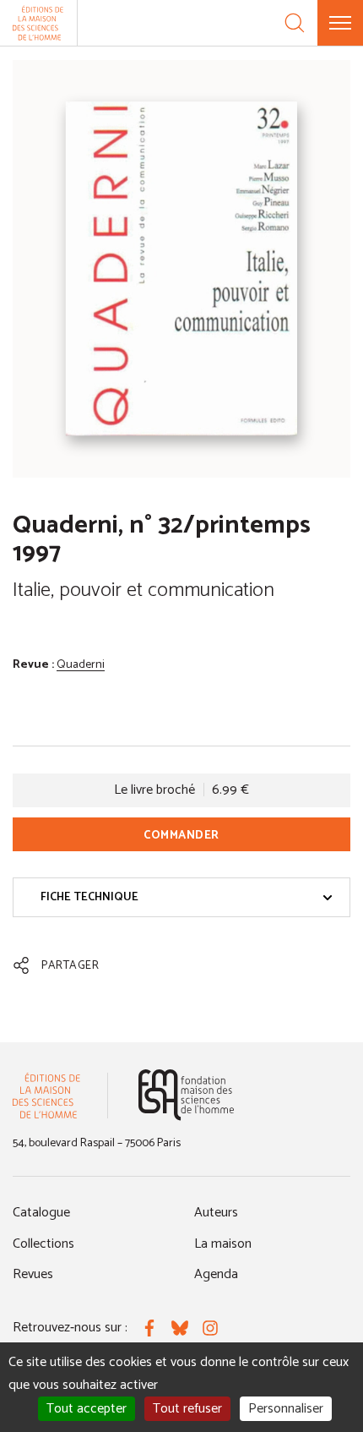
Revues (33, 1274)
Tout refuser (187, 1408)
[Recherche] (294, 23)
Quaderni (81, 665)
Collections (43, 1244)
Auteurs (216, 1212)
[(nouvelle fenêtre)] (186, 1095)
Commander (181, 835)
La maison (223, 1244)
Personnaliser (285, 1408)
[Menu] (340, 23)
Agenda (216, 1274)
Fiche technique (89, 897)
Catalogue (41, 1212)
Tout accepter (86, 1408)
